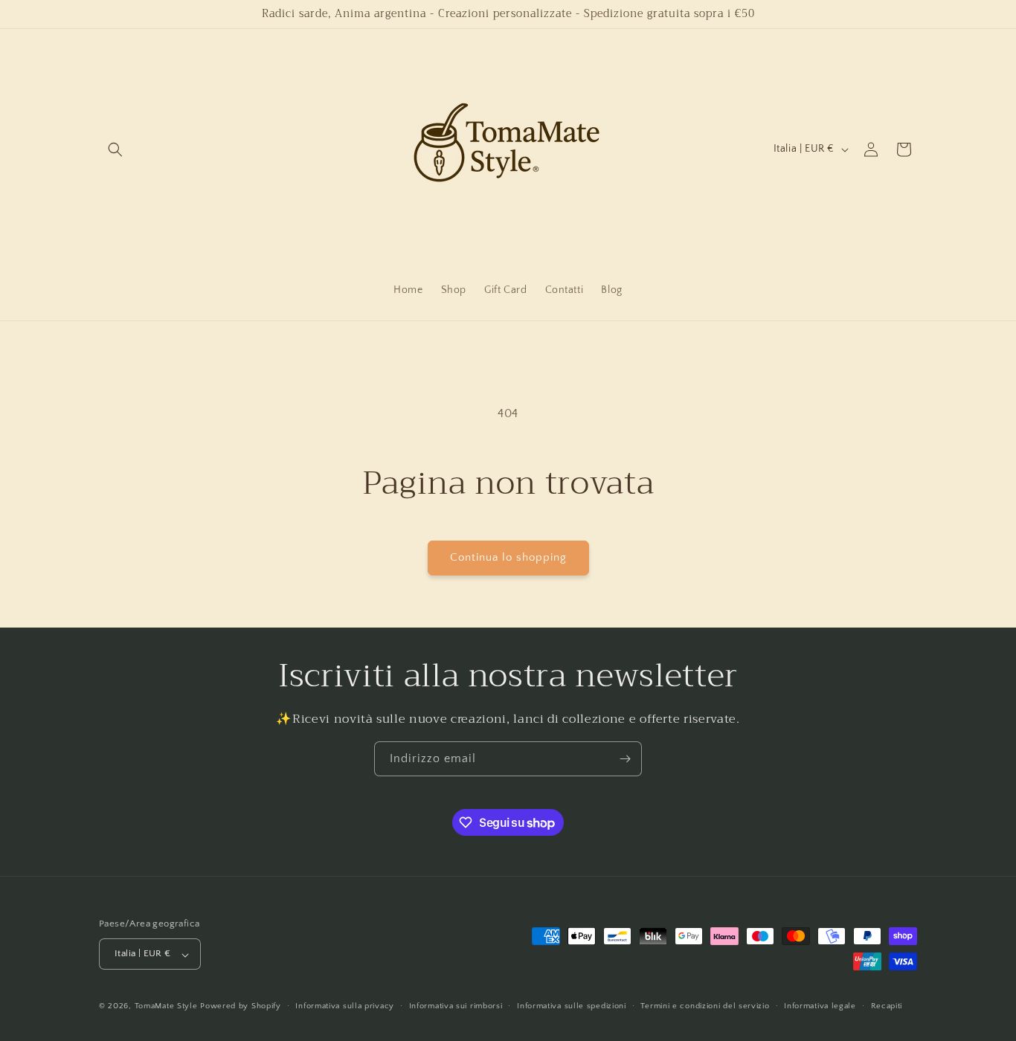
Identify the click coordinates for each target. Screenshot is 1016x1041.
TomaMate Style (168, 1006)
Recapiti (887, 1006)
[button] (115, 149)
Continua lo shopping (508, 557)
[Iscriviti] (624, 758)
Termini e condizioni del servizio (704, 1006)
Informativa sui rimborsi (456, 1006)
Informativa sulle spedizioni (571, 1006)
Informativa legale (820, 1006)
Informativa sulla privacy (344, 1006)
